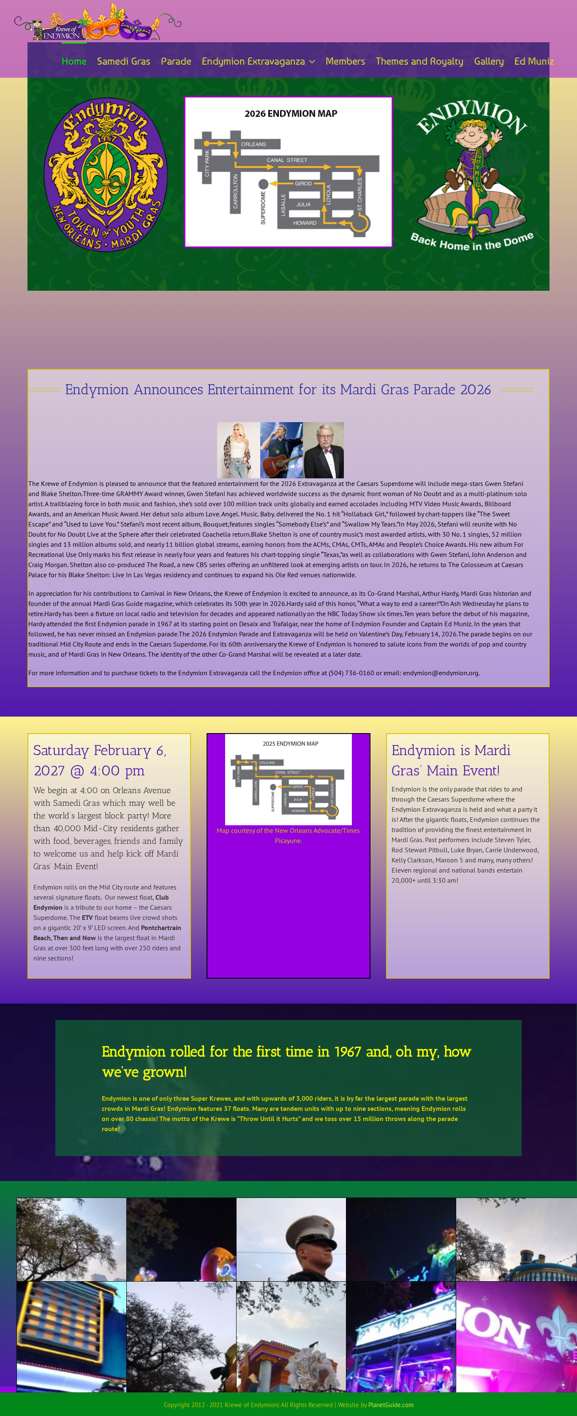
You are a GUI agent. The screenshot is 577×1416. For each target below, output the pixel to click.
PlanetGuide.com (391, 1405)
